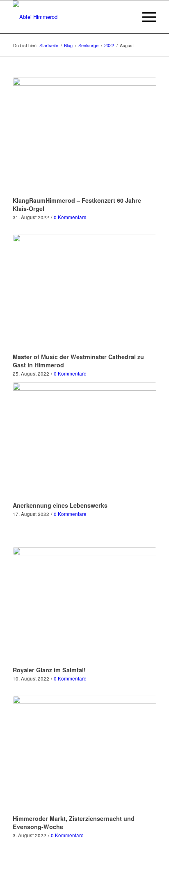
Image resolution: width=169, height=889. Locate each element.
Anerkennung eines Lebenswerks (60, 505)
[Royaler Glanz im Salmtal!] (84, 605)
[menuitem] (126, 16)
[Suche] (126, 16)
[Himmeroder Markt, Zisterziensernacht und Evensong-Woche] (84, 754)
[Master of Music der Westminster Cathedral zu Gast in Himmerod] (84, 292)
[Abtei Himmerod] (70, 16)
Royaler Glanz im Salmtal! (49, 670)
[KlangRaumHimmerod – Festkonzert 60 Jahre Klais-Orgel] (84, 136)
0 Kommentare (70, 217)
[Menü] (145, 16)
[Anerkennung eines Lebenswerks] (84, 441)
